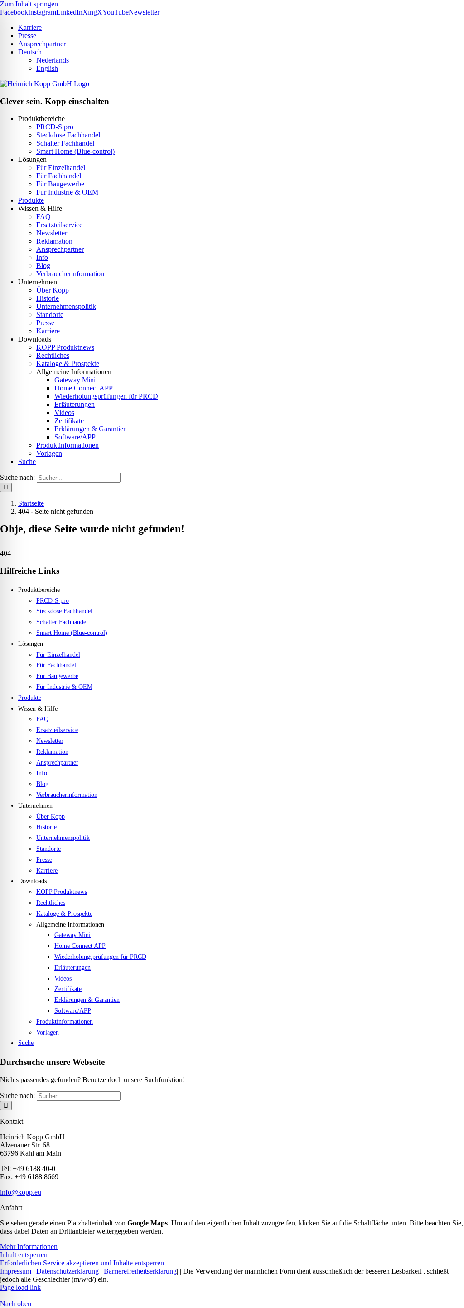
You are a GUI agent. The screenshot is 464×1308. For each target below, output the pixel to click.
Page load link (20, 1287)
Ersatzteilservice (59, 225)
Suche (27, 461)
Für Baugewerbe (60, 184)
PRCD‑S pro (54, 127)
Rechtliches (52, 355)
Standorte (49, 314)
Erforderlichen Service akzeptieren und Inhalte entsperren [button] (82, 1263)
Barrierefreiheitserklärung (140, 1271)
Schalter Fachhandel (65, 143)
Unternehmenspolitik (66, 306)
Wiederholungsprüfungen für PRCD (106, 396)
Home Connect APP (83, 388)
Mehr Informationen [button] (29, 1246)
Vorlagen (49, 453)
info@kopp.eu (20, 1192)
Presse (45, 323)
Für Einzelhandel (60, 167)
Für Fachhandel (58, 176)
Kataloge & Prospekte (67, 363)
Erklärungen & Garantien (90, 429)
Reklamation (54, 241)
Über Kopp (52, 290)
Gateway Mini (75, 380)
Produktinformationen (67, 445)
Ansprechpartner (60, 249)
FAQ (43, 216)
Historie (47, 298)
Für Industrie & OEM (67, 192)
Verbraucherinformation (70, 274)
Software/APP (75, 437)
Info (42, 257)
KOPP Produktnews (65, 347)
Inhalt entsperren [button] (24, 1255)
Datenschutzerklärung (67, 1271)
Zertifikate (69, 421)
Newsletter (51, 233)
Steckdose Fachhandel (68, 135)
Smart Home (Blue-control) (75, 151)
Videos (64, 412)
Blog (43, 265)
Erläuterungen (74, 404)
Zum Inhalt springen (29, 4)
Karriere (48, 331)
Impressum (15, 1271)
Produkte (31, 200)
